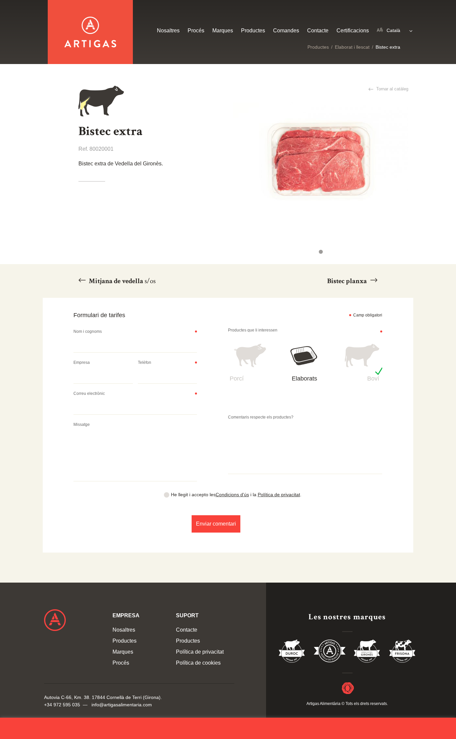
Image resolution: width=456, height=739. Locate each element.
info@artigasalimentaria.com (121, 704)
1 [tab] (321, 252)
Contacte (317, 30)
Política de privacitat (279, 494)
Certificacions (352, 30)
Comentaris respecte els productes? (260, 417)
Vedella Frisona (402, 652)
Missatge (81, 424)
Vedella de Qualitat (330, 652)
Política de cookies (198, 663)
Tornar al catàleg (391, 88)
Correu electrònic (89, 393)
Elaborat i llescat (352, 47)
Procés (196, 30)
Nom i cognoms (87, 331)
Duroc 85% (292, 652)
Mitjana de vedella (121, 280)
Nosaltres (168, 30)
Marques (222, 30)
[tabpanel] (320, 160)
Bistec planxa (347, 280)
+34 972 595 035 (62, 704)
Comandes (286, 30)
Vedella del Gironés (367, 652)
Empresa (81, 362)
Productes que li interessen (252, 330)
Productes (318, 47)
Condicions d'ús (232, 494)
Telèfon (144, 362)
